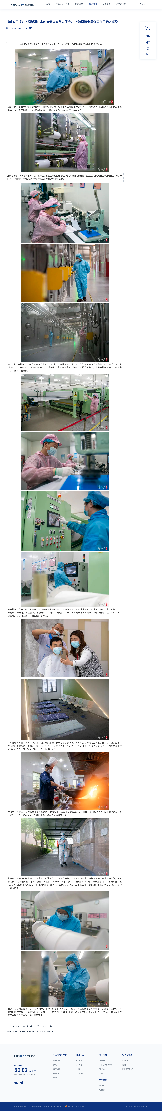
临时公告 (125, 1060)
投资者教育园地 (127, 1069)
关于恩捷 (107, 4)
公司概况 (102, 1060)
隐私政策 (136, 1106)
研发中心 (79, 1065)
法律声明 (144, 1106)
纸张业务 (56, 1077)
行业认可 (79, 1069)
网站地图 (129, 1106)
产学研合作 (80, 1073)
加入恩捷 (102, 1069)
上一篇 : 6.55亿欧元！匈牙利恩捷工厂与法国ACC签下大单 (29, 1026)
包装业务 (56, 1073)
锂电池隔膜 (57, 1060)
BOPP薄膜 (56, 1069)
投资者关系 (121, 4)
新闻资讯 (93, 4)
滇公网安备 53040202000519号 (77, 1106)
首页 (48, 4)
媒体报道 (102, 1090)
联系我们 (102, 1073)
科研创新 (79, 4)
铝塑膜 (55, 1065)
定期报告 (125, 1065)
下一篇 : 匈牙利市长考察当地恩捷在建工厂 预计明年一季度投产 (30, 1031)
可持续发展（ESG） (106, 1065)
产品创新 (79, 1060)
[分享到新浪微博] (148, 42)
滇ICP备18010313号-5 (57, 1106)
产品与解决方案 (63, 4)
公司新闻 (102, 1086)
